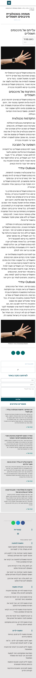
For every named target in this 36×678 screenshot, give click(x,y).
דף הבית (32, 8)
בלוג (27, 8)
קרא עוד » (29, 427)
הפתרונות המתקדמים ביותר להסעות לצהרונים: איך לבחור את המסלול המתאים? (20, 655)
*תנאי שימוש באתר (26, 540)
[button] (9, 3)
